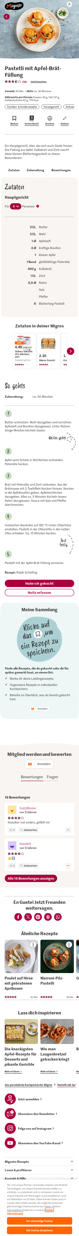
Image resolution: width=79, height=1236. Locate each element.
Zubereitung (35, 170)
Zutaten (14, 170)
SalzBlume (27, 808)
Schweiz (70, 106)
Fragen (52, 776)
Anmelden (42, 709)
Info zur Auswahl (38, 206)
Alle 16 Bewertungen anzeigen (31, 878)
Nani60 (25, 843)
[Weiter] (70, 351)
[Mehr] (68, 829)
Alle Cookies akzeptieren (39, 1230)
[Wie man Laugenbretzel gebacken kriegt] (57, 1046)
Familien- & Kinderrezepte (22, 106)
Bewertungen (61, 170)
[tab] (39, 1161)
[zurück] (7, 17)
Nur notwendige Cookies (39, 1221)
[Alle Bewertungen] (13, 81)
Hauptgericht (51, 106)
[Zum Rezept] (21, 970)
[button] (12, 810)
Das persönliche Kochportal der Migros (28, 1084)
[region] (39, 1207)
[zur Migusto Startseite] (14, 4)
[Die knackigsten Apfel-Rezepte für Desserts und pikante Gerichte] (21, 1046)
